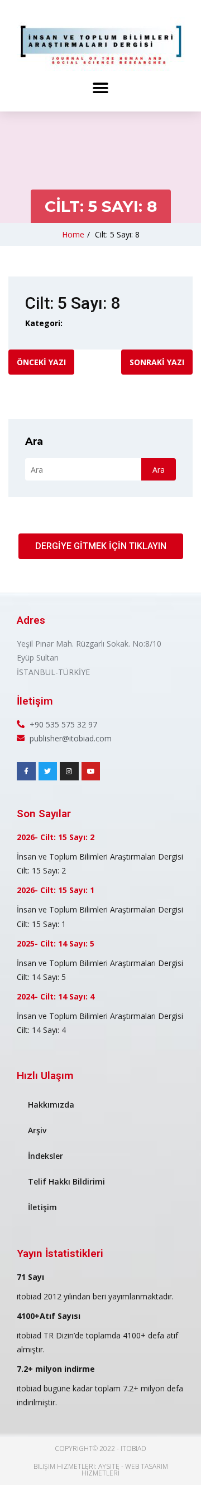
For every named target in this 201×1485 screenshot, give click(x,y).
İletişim (42, 1207)
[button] (100, 87)
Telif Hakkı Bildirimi (66, 1181)
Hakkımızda (51, 1104)
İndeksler (45, 1156)
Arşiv (37, 1130)
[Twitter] (48, 771)
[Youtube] (91, 771)
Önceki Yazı (41, 362)
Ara (34, 441)
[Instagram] (69, 771)
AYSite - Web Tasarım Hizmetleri (125, 1470)
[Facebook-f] (26, 771)
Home (73, 234)
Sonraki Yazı (157, 362)
